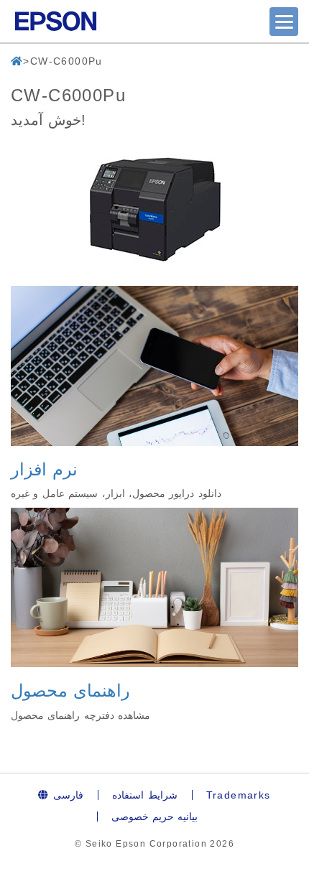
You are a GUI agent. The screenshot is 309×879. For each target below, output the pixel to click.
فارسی (66, 795)
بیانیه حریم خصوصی (154, 816)
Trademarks (238, 795)
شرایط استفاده (144, 795)
